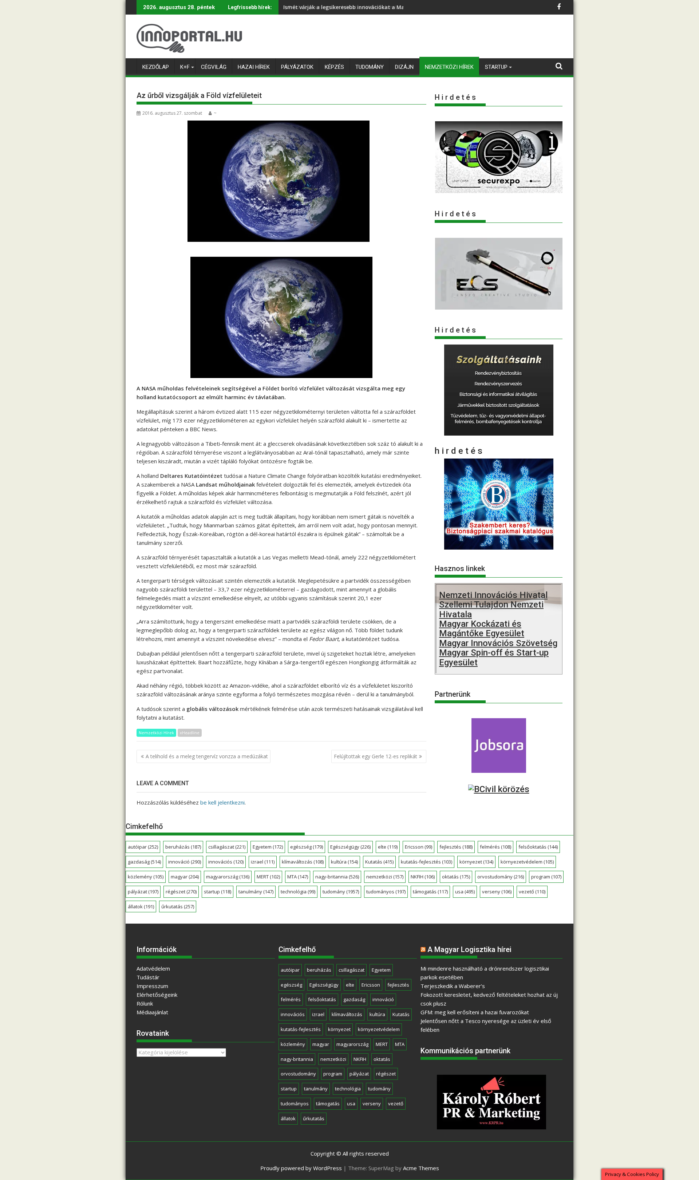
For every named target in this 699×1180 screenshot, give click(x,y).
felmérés (495, 846)
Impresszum (152, 986)
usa (465, 891)
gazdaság (144, 861)
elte (388, 846)
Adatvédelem (153, 968)
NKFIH (423, 876)
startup (217, 891)
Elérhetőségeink (157, 994)
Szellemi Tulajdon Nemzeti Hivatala (491, 609)
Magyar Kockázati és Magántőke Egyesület (481, 628)
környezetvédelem (527, 861)
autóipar (143, 846)
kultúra (344, 861)
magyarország (227, 876)
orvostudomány (500, 876)
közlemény (145, 876)
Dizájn (404, 67)
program (546, 876)
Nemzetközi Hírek (449, 67)
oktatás (456, 876)
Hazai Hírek (254, 67)
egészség (306, 846)
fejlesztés (456, 846)
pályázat (143, 891)
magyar (185, 876)
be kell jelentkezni (222, 802)
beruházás (183, 846)
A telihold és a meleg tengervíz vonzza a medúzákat (207, 756)
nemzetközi (384, 876)
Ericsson (418, 846)
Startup (496, 67)
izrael (263, 861)
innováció (184, 861)
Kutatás (379, 861)
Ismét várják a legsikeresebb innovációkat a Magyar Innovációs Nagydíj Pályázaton (389, 7)
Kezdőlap (155, 67)
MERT (268, 876)
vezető (532, 891)
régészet (181, 891)
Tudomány (369, 67)
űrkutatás (177, 906)
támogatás (430, 891)
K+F (185, 67)
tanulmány (255, 891)
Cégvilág (213, 67)
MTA (297, 876)
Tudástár (148, 977)
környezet (476, 861)
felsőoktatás (538, 846)
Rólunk (145, 1003)
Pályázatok (297, 67)
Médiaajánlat (152, 1012)
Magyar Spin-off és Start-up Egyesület (494, 657)
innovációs (226, 861)
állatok (141, 906)
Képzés (334, 67)
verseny (497, 891)
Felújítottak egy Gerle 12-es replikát (375, 756)
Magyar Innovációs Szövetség (498, 643)
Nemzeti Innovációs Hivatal (493, 595)
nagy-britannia (337, 876)
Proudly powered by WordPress (301, 1168)
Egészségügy (350, 846)
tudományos (386, 891)
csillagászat (226, 846)
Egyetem (268, 846)
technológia (298, 891)
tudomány (341, 891)
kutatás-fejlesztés (426, 861)
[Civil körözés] (498, 789)
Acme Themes (421, 1168)
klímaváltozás (303, 861)
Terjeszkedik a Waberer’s (452, 986)
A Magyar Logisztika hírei (469, 949)
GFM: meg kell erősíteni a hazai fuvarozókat (474, 1012)
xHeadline (190, 732)
